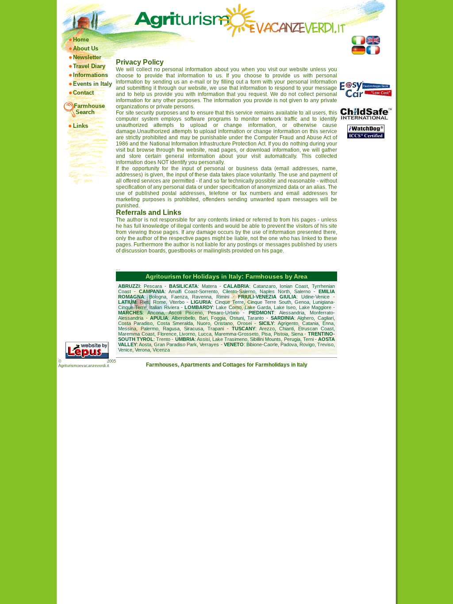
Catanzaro (264, 286)
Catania (310, 323)
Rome (159, 302)
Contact (83, 92)
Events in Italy (92, 83)
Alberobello (183, 318)
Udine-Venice (315, 296)
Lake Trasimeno (229, 339)
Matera (209, 286)
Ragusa (171, 328)
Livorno (187, 333)
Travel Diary (89, 66)
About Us (85, 48)
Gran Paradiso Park (175, 344)
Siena (297, 333)
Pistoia (281, 333)
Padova (288, 344)
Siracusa (193, 328)
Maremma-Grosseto (236, 333)
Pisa (266, 333)
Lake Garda (258, 307)
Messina (127, 328)
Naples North (275, 291)
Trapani (215, 328)
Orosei (244, 323)
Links (80, 125)
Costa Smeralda (175, 323)
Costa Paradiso (135, 323)
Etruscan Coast (316, 328)
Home (81, 39)
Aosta (145, 344)
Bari (203, 318)
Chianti (286, 328)
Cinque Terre (229, 302)
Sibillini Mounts (265, 339)
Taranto (255, 318)
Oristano (223, 323)
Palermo (149, 328)
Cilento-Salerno (239, 291)
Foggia (218, 318)
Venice (125, 349)
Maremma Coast (136, 333)
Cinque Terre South (269, 302)
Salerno (302, 291)
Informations (90, 75)
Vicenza (161, 349)
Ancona (155, 312)
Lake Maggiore (315, 307)
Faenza (179, 296)
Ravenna (201, 296)
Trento (163, 339)
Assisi (203, 339)
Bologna (157, 296)
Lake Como (228, 307)
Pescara (153, 286)
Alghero (305, 318)
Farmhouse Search (89, 109)
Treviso (325, 344)
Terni (308, 339)
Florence (167, 333)
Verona (142, 349)
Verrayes (209, 344)
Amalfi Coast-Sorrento (193, 291)
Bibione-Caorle (262, 344)
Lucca (204, 333)
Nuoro (203, 323)
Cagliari (326, 318)
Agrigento (288, 323)
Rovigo (307, 344)
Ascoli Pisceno (186, 312)
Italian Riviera (164, 307)
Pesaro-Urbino (223, 312)
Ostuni (237, 318)
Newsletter (87, 57)
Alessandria (291, 312)
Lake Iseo (285, 307)
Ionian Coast (294, 286)
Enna (328, 323)
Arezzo (267, 328)
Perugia (292, 339)
